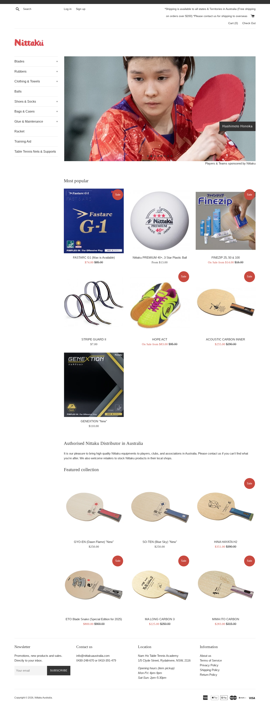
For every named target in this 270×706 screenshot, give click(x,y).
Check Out (249, 23)
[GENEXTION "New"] (94, 385)
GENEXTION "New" (94, 421)
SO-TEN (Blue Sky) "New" (160, 541)
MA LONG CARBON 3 (160, 619)
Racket (19, 131)
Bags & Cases (36, 111)
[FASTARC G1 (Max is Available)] (94, 221)
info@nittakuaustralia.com (93, 655)
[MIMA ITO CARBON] (226, 585)
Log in (68, 9)
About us (205, 655)
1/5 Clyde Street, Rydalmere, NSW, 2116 (164, 660)
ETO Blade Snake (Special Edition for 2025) (94, 619)
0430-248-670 (85, 660)
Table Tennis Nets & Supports (35, 151)
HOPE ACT (159, 339)
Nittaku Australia (43, 697)
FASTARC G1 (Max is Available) (94, 257)
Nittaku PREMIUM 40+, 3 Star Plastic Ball (160, 257)
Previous (72, 109)
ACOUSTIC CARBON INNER (225, 339)
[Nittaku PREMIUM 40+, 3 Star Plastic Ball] (160, 221)
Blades (36, 61)
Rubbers (36, 71)
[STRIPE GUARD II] (94, 303)
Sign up (80, 9)
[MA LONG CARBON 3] (160, 585)
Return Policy (208, 674)
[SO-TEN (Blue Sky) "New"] (160, 507)
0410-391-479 (107, 660)
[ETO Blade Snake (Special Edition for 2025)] (94, 585)
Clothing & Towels (36, 81)
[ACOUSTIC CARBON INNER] (226, 303)
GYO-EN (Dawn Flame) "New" (94, 541)
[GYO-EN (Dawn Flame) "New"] (94, 507)
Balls (18, 91)
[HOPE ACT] (160, 303)
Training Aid (22, 141)
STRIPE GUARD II (93, 339)
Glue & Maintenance (36, 121)
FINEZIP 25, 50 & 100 (225, 257)
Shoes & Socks (36, 101)
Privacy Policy (209, 665)
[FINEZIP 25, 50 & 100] (226, 221)
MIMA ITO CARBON (225, 619)
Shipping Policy (210, 670)
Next (247, 109)
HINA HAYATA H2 (225, 541)
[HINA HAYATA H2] (226, 507)
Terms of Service (211, 660)
